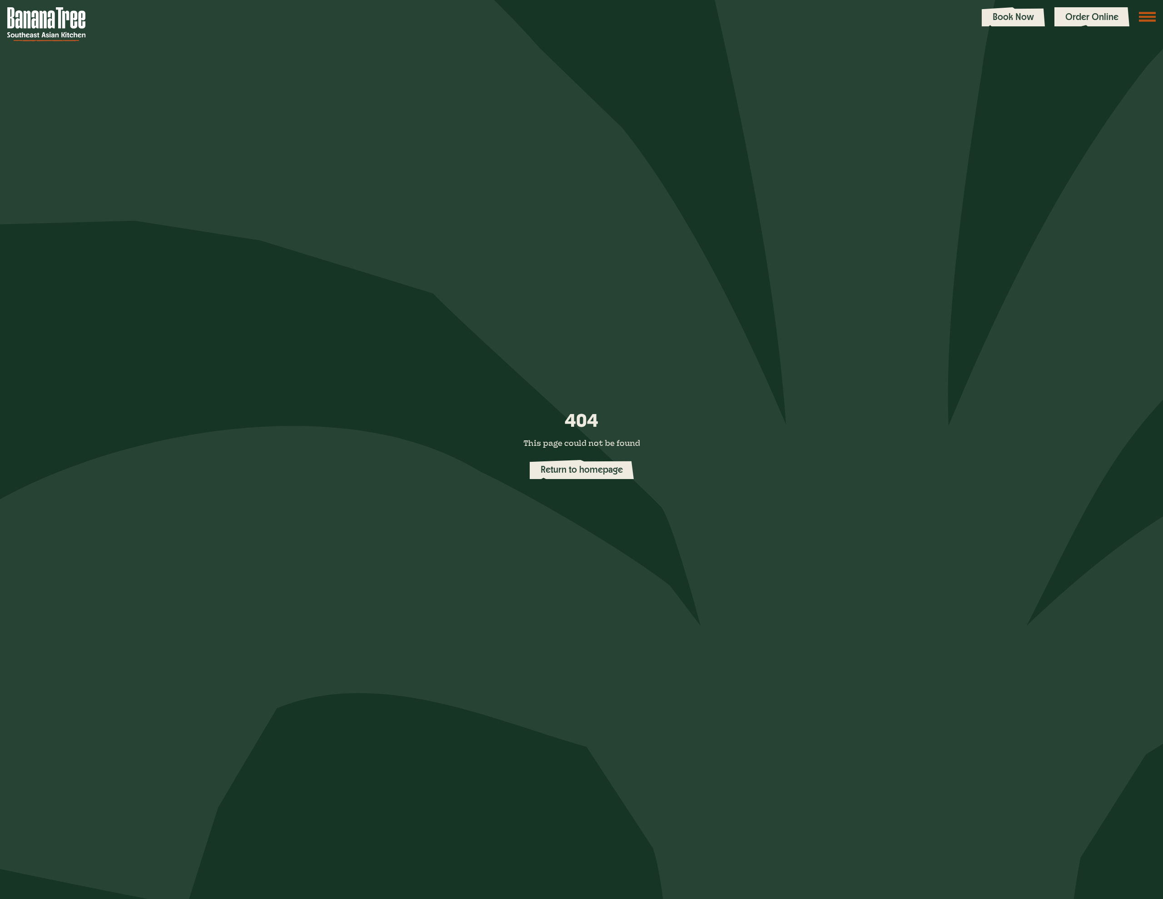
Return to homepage (582, 469)
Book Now (1013, 16)
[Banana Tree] (46, 24)
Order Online (1091, 16)
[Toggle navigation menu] (1147, 16)
